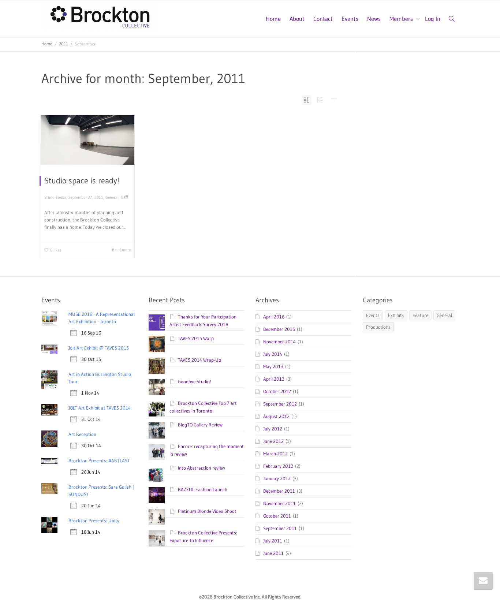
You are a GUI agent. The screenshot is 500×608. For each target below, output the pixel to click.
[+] (87, 140)
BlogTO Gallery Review (200, 425)
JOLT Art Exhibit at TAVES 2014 (99, 408)
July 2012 (272, 429)
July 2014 (272, 354)
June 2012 (273, 441)
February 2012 (278, 466)
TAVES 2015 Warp (196, 338)
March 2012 (275, 453)
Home (273, 18)
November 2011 (279, 503)
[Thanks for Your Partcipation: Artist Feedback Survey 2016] (157, 322)
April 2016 (273, 317)
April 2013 (273, 379)
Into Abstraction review (201, 468)
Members (401, 18)
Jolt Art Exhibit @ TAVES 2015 (98, 348)
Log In (432, 18)
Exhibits (396, 315)
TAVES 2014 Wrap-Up (199, 360)
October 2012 (277, 391)
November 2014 (279, 341)
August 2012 (276, 416)
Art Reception (82, 434)
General (112, 197)
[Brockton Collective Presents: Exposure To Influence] (157, 538)
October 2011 (277, 516)
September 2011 (280, 528)
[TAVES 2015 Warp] (157, 344)
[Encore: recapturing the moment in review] (157, 452)
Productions (378, 327)
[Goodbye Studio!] (157, 387)
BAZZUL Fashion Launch (202, 489)
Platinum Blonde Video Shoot (207, 511)
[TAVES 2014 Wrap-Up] (157, 366)
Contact (323, 18)
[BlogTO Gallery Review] (157, 430)
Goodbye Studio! (194, 381)
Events (350, 18)
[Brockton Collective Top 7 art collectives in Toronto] (157, 409)
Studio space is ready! (81, 181)
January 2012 (277, 478)
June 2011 (273, 553)
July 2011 (272, 541)
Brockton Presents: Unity (93, 520)
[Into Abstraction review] (157, 474)
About (297, 18)
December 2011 (279, 491)
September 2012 (280, 404)
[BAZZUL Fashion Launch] (157, 495)
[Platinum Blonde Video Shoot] (157, 517)
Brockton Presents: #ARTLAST (99, 460)
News (374, 18)
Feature (420, 315)
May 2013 (273, 366)
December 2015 (279, 329)
